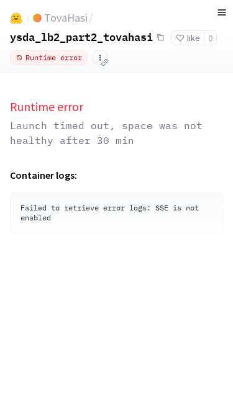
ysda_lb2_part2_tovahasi (81, 36)
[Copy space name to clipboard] (160, 37)
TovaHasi (66, 18)
